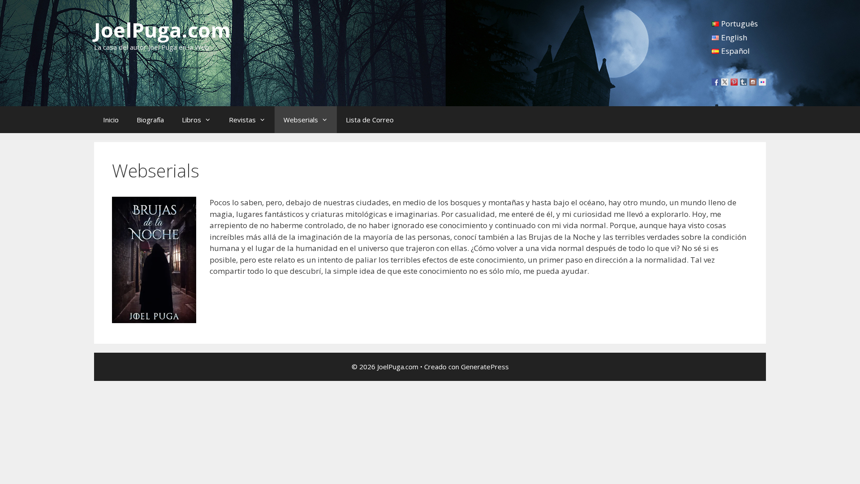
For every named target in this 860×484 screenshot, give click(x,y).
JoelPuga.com (162, 29)
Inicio (111, 119)
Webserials (301, 119)
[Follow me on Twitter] (724, 82)
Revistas (242, 119)
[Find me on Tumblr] (743, 82)
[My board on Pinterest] (734, 82)
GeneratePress (485, 366)
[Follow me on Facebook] (715, 82)
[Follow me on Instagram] (753, 82)
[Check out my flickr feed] (762, 82)
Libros (191, 119)
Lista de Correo (370, 119)
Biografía (150, 119)
